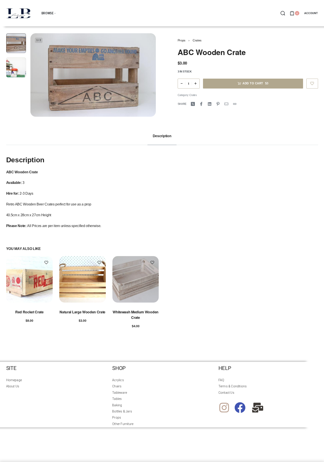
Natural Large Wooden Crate (82, 311)
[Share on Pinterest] (218, 104)
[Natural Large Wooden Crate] (82, 279)
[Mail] (226, 104)
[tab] (162, 136)
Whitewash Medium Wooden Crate (135, 314)
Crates (197, 40)
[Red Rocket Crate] (29, 279)
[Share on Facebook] (201, 104)
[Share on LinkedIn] (210, 104)
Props (181, 40)
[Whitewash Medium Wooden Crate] (135, 279)
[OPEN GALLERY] (93, 75)
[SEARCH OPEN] (282, 13)
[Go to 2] (16, 67)
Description (162, 136)
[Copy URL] (235, 104)
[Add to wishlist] (312, 84)
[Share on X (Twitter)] (193, 104)
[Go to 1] (16, 43)
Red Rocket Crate (29, 311)
